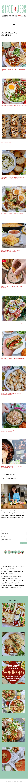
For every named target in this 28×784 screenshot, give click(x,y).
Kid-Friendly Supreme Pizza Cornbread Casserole (10, 251)
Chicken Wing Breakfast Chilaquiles (14, 105)
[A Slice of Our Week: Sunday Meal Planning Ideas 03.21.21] (13, 701)
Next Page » (11, 478)
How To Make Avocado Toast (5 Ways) (13, 323)
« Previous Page (9, 475)
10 (3, 478)
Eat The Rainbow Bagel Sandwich (12, 358)
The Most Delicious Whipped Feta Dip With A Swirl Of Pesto (12, 178)
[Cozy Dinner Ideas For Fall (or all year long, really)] (13, 730)
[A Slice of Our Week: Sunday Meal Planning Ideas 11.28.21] (13, 759)
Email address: (5, 537)
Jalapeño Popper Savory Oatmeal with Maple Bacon (12, 214)
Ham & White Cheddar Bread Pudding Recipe (11, 394)
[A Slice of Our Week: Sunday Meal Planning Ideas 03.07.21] (13, 644)
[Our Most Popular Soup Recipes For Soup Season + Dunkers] (13, 672)
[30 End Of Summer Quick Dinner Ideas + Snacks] (13, 615)
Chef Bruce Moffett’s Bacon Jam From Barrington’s (12, 467)
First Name (4, 531)
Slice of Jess (14, 11)
